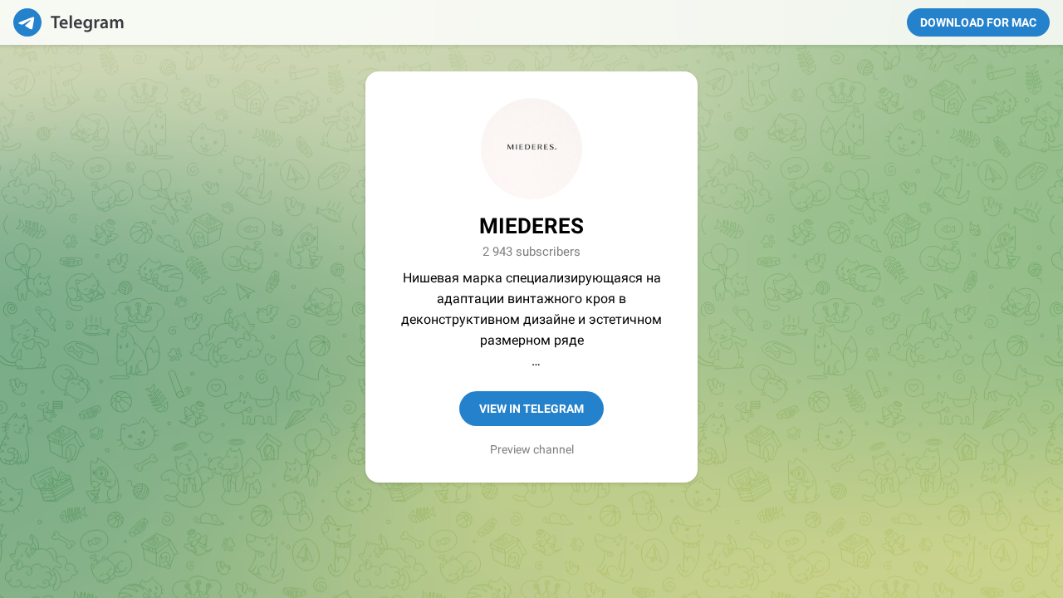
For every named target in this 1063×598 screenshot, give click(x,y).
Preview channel (532, 449)
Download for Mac (978, 22)
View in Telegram (531, 408)
